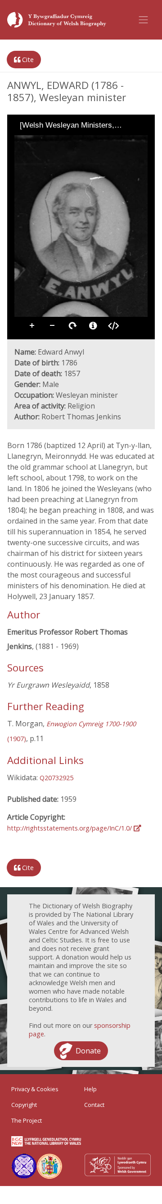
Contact (94, 1105)
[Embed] (113, 326)
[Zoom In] (20, 141)
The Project (26, 1120)
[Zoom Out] (33, 141)
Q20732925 (56, 777)
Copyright (24, 1105)
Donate (88, 1051)
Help (90, 1089)
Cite (27, 59)
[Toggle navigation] (143, 20)
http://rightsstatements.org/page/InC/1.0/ (70, 828)
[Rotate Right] (46, 141)
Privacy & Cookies (34, 1089)
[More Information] (93, 326)
